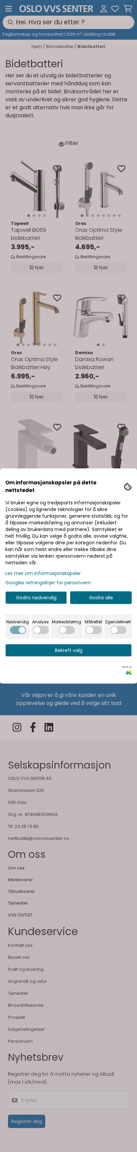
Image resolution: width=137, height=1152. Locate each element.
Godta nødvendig (36, 597)
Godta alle (101, 597)
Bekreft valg (68, 650)
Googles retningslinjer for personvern (48, 582)
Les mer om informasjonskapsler (43, 573)
